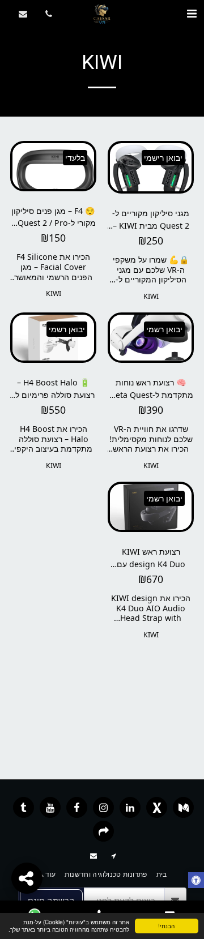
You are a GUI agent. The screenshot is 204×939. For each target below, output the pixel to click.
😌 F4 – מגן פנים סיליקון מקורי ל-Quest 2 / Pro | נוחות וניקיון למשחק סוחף (53, 217)
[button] (191, 13)
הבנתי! (166, 925)
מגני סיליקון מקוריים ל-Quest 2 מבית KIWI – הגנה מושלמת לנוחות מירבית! (150, 219)
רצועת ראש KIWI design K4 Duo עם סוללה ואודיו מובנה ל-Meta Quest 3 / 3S (151, 557)
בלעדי (75, 157)
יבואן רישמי (163, 157)
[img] (151, 167)
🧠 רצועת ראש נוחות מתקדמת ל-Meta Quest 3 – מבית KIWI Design (150, 388)
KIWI (151, 296)
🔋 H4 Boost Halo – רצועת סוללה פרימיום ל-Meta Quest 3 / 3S (53, 388)
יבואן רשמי (164, 329)
